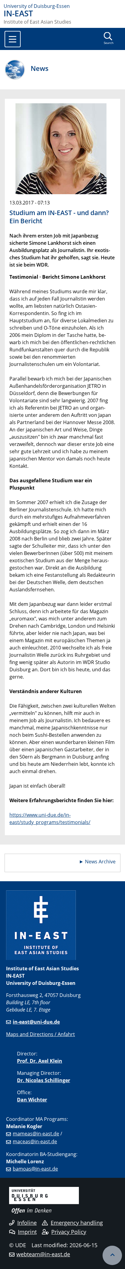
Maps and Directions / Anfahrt (40, 1034)
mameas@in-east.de (36, 1133)
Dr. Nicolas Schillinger (43, 1080)
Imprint (27, 1231)
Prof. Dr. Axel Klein (39, 1061)
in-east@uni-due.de (36, 1021)
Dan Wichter (32, 1099)
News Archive (100, 861)
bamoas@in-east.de (35, 1168)
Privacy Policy (68, 1231)
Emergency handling (77, 1222)
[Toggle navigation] (13, 39)
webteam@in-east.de (43, 1254)
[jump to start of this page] (112, 1255)
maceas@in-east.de (35, 1141)
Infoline (27, 1222)
